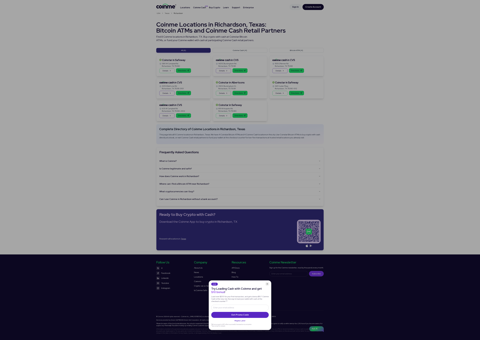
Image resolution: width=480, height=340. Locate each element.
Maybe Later (240, 321)
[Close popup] (267, 284)
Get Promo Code (240, 315)
